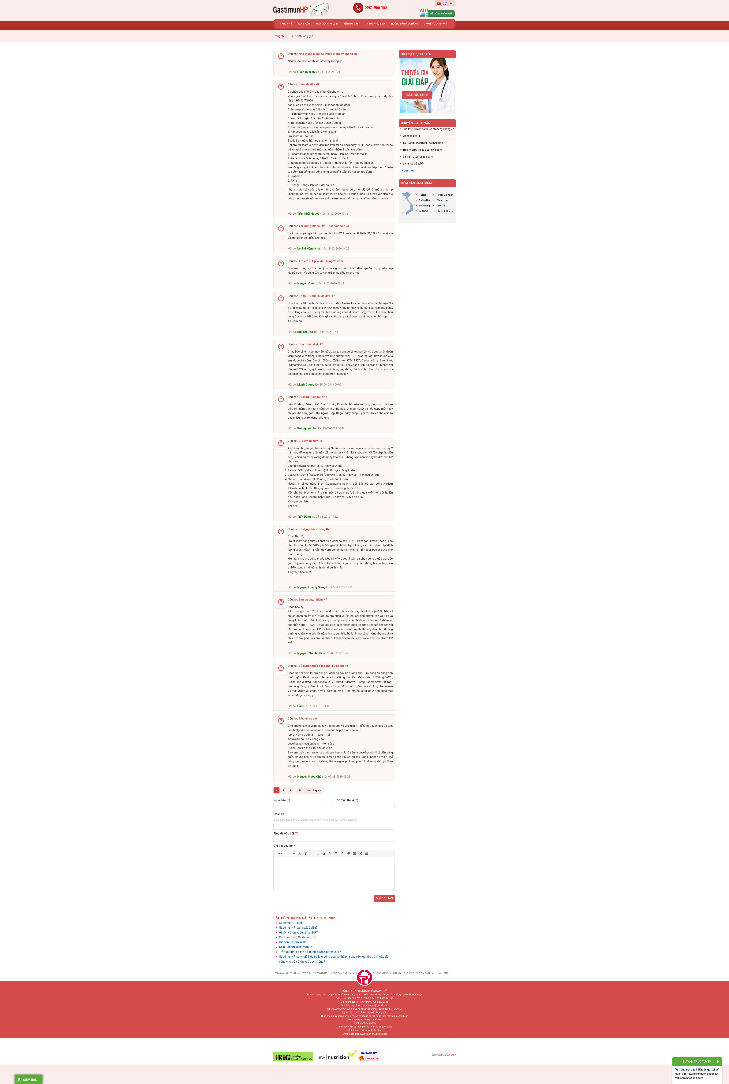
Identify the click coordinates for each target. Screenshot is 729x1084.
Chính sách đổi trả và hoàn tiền (364, 1030)
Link (439, 973)
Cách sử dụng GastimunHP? (297, 937)
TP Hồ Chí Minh (444, 195)
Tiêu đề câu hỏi (285, 833)
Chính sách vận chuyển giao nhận (364, 1019)
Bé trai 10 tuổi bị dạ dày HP (317, 296)
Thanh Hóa (442, 200)
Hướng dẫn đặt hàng (342, 973)
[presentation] (285, 853)
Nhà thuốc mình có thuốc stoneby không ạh (328, 54)
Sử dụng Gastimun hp (313, 397)
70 (300, 790)
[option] (427, 85)
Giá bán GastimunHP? (293, 942)
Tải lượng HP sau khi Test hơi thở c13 (324, 226)
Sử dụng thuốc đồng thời (315, 529)
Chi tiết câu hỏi (284, 845)
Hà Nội (422, 195)
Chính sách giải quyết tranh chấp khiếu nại (364, 1034)
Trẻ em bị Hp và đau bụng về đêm (321, 261)
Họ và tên (281, 800)
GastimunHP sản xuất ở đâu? (298, 927)
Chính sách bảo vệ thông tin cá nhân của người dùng (364, 1026)
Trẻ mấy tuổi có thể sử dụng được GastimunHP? (310, 952)
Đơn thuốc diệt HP (311, 344)
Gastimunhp (301, 9)
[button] (285, 853)
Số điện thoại (347, 800)
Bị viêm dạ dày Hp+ (311, 440)
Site (446, 973)
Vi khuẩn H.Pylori (300, 973)
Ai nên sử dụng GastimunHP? (298, 932)
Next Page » (314, 790)
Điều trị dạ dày (308, 718)
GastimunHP (320, 973)
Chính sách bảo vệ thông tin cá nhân (412, 973)
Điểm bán (30, 1080)
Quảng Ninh (425, 200)
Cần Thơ (440, 205)
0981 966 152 (375, 7)
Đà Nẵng (423, 211)
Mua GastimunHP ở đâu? (295, 947)
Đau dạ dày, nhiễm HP (313, 599)
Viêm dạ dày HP (309, 84)
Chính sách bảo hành (364, 1023)
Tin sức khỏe (380, 973)
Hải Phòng (424, 205)
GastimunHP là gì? (291, 923)
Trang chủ (281, 973)
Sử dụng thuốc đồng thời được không (323, 666)
